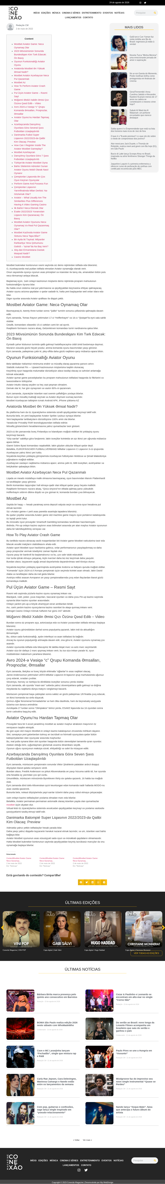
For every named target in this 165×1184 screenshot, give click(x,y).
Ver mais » (87, 1140)
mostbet (10, 805)
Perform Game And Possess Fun (31, 183)
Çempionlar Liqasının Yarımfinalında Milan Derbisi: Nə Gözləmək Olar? (30, 190)
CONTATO (88, 17)
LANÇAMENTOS (73, 17)
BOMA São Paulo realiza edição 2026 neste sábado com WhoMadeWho (57, 1024)
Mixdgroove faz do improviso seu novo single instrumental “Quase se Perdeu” (136, 1082)
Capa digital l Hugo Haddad (94, 950)
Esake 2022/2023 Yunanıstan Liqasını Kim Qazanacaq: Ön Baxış (29, 215)
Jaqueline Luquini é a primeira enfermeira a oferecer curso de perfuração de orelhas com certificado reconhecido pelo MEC (131, 166)
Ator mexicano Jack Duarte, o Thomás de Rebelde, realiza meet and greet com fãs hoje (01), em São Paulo (134, 146)
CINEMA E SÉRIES (71, 13)
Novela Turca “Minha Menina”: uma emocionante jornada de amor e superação (143, 57)
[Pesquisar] (155, 13)
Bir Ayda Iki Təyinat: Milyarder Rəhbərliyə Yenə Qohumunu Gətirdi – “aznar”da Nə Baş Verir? (31, 243)
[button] (81, 882)
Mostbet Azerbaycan (24, 152)
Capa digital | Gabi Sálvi (52, 950)
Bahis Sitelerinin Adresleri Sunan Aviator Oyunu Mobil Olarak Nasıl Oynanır (31, 169)
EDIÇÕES (46, 13)
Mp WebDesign (106, 1182)
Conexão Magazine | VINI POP (14, 950)
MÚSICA (56, 13)
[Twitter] (145, 3)
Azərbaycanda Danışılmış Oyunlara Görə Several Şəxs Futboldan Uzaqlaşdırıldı (29, 128)
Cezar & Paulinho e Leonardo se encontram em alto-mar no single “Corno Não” (134, 997)
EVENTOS (108, 13)
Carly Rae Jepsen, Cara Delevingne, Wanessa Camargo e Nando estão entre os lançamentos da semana (56, 1082)
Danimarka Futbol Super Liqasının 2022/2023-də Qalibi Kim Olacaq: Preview (29, 138)
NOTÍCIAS (119, 13)
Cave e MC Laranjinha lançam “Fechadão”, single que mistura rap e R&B (56, 1053)
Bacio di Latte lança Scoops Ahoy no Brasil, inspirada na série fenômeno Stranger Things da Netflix (133, 156)
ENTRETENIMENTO (91, 13)
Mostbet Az (20, 82)
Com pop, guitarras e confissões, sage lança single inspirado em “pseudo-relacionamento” (55, 1110)
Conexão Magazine (75, 1182)
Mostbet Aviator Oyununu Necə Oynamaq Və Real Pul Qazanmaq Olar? (31, 225)
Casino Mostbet (22, 257)
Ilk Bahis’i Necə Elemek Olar (28, 208)
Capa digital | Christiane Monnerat (137, 950)
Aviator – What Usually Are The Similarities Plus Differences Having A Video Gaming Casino (30, 201)
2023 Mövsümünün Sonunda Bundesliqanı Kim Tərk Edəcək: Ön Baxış (30, 54)
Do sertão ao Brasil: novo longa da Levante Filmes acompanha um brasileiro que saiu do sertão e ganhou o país (135, 1026)
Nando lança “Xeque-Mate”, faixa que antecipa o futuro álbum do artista (134, 1110)
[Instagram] (140, 3)
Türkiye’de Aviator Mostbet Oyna (31, 162)
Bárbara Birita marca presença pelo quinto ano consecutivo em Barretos (57, 996)
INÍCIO (37, 13)
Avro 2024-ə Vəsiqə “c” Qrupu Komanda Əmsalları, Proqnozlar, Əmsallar (31, 110)
